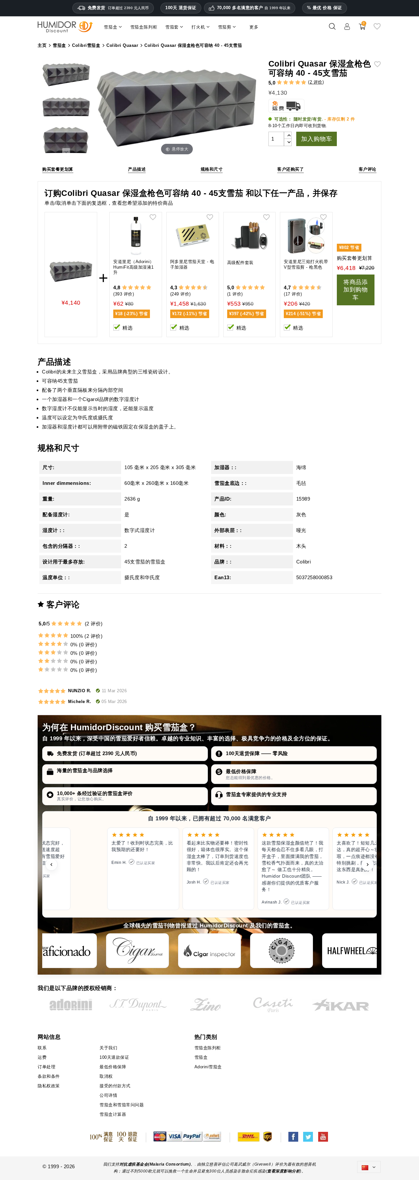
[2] (285, 82)
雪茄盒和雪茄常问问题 (122, 1104)
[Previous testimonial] (51, 864)
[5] (303, 82)
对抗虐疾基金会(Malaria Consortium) (155, 1164)
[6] (193, 287)
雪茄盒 (201, 1057)
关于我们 (108, 1047)
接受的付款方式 (115, 1085)
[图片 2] (66, 108)
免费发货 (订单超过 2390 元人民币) (97, 753)
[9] (202, 287)
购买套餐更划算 (57, 169)
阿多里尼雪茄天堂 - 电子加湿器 (192, 264)
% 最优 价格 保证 (324, 7)
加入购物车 (316, 139)
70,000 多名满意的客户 (254, 8)
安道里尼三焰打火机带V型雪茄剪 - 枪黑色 (306, 264)
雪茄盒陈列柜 (207, 1047)
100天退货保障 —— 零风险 (257, 753)
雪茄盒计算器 (113, 1114)
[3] (291, 82)
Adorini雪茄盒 (208, 1066)
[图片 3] (66, 141)
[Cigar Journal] (137, 950)
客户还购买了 (290, 169)
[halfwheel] (353, 950)
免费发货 (118, 7)
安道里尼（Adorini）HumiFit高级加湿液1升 (133, 267)
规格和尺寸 (212, 169)
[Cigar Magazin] (281, 950)
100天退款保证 (114, 1057)
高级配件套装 (240, 262)
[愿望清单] (377, 29)
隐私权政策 (49, 1085)
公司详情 (108, 1095)
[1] (279, 82)
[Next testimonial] (367, 864)
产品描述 (137, 169)
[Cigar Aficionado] (65, 950)
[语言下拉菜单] (369, 1167)
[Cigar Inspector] (209, 950)
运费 (42, 1057)
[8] (199, 287)
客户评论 (367, 169)
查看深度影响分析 (283, 1171)
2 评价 (316, 82)
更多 (254, 27)
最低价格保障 (241, 771)
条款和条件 (49, 1076)
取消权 (106, 1076)
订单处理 (46, 1066)
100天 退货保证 (180, 7)
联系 (42, 1047)
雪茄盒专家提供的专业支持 (256, 794)
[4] (297, 82)
